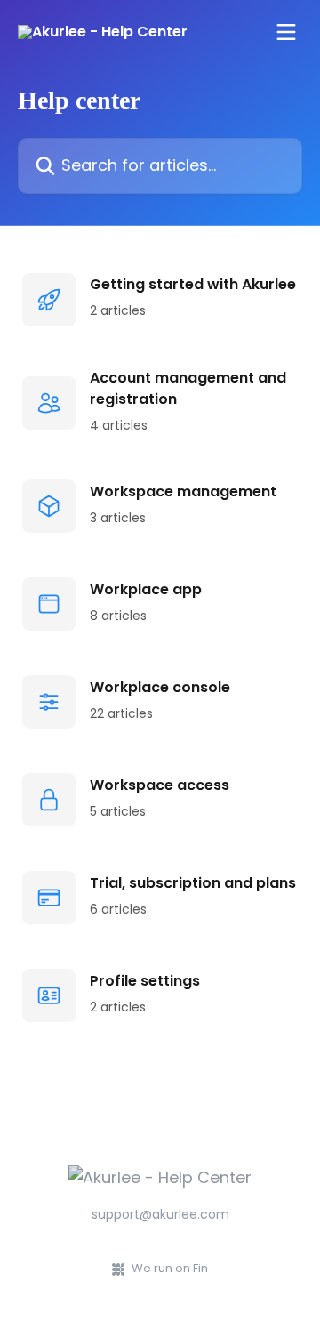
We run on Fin (170, 1268)
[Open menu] (286, 32)
